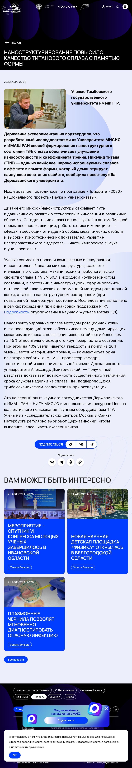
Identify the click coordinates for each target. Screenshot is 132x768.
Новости (38, 696)
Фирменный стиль (91, 690)
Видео (70, 696)
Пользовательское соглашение (31, 762)
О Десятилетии (64, 690)
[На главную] (11, 8)
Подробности (17, 312)
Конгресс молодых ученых (32, 690)
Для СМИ (22, 696)
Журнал (55, 696)
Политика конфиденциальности (101, 762)
